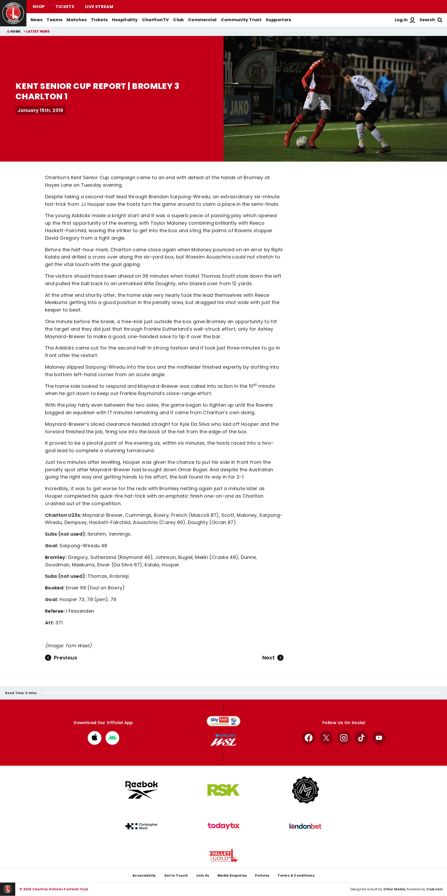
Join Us (202, 875)
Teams (54, 20)
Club (178, 20)
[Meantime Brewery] (305, 790)
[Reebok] (141, 790)
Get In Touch (176, 875)
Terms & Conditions (296, 875)
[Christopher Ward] (141, 826)
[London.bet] (305, 826)
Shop (38, 7)
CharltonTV (155, 20)
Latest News (38, 31)
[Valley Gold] (223, 855)
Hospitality (125, 20)
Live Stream (99, 7)
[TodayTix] (223, 826)
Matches (76, 20)
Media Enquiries (232, 875)
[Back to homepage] (13, 13)
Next (268, 657)
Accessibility (144, 875)
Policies (262, 875)
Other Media (394, 889)
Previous (65, 657)
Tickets (64, 7)
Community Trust (241, 20)
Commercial (202, 20)
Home (15, 31)
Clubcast (434, 889)
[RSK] (223, 790)
